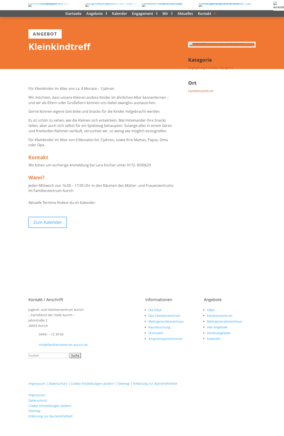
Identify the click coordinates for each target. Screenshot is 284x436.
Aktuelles (185, 14)
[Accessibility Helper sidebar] (278, 5)
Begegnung (196, 68)
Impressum (36, 383)
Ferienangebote (218, 333)
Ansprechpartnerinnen (165, 339)
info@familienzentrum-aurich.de (63, 345)
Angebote (94, 14)
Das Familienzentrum (164, 316)
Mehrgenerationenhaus (166, 321)
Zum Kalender (47, 222)
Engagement (142, 14)
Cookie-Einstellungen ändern (92, 383)
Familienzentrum (200, 91)
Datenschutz (58, 383)
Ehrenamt (155, 333)
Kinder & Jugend (221, 68)
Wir (165, 14)
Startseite (73, 14)
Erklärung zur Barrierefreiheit (155, 383)
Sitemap (124, 383)
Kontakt (204, 14)
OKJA (210, 310)
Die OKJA (155, 310)
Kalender (119, 14)
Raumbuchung (159, 327)
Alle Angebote (217, 327)
